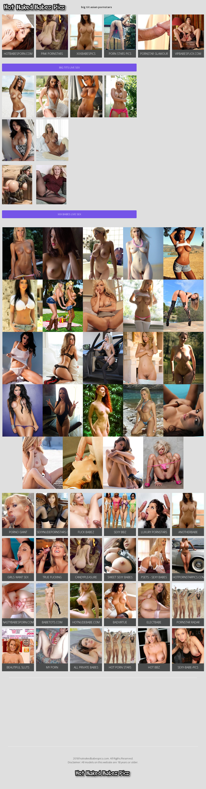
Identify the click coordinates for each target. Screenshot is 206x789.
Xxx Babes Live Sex (69, 214)
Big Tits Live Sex (69, 67)
